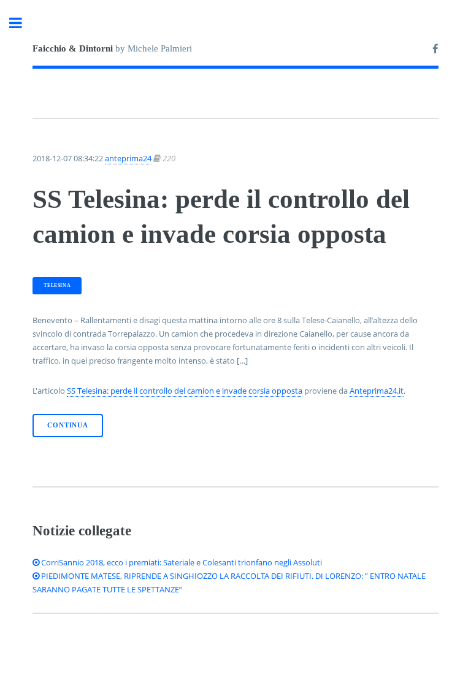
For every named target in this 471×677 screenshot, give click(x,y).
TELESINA (57, 285)
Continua (67, 425)
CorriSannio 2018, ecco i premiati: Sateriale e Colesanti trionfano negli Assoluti (180, 562)
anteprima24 (128, 158)
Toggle (22, 23)
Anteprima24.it (377, 390)
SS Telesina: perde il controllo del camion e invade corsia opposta (184, 390)
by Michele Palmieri (112, 48)
